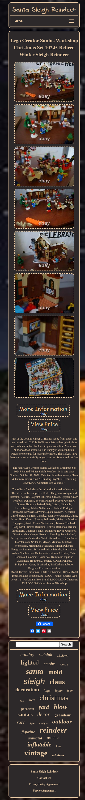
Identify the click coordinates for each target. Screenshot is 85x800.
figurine (28, 732)
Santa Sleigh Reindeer (44, 771)
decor (43, 714)
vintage (35, 753)
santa (34, 671)
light (32, 723)
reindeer (53, 730)
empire (49, 663)
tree (70, 690)
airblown (62, 655)
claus (57, 682)
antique (43, 723)
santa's (25, 714)
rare (21, 722)
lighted (30, 662)
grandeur (63, 715)
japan (59, 690)
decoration (27, 689)
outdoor (62, 721)
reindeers (58, 755)
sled (32, 700)
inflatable (39, 744)
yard (44, 707)
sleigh (34, 681)
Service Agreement (44, 790)
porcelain (27, 709)
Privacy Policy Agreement (44, 784)
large (47, 690)
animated (35, 738)
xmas (64, 664)
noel (22, 701)
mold (55, 672)
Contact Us (44, 778)
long (58, 746)
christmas (53, 697)
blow (60, 707)
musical (53, 737)
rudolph (45, 655)
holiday (27, 654)
